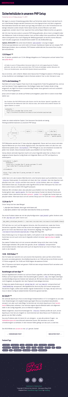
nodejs (34, 347)
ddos (35, 345)
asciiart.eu (19, 329)
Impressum (29, 386)
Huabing (47, 390)
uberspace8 (26, 350)
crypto (22, 345)
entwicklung (42, 345)
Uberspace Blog (8, 2)
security (5, 350)
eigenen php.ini (50, 237)
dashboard (29, 345)
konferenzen (6, 347)
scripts (58, 347)
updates (34, 350)
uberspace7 (17, 350)
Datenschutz (38, 386)
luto (9, 17)
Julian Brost (9, 60)
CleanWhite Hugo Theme (34, 390)
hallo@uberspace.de (9, 320)
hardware (51, 345)
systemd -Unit (34, 194)
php (53, 347)
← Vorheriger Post (14, 334)
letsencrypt (15, 347)
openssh (40, 347)
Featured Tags (6, 340)
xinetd (53, 197)
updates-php (42, 350)
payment (47, 347)
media (23, 347)
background (14, 345)
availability (6, 345)
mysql (28, 347)
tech (11, 350)
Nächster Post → (55, 334)
